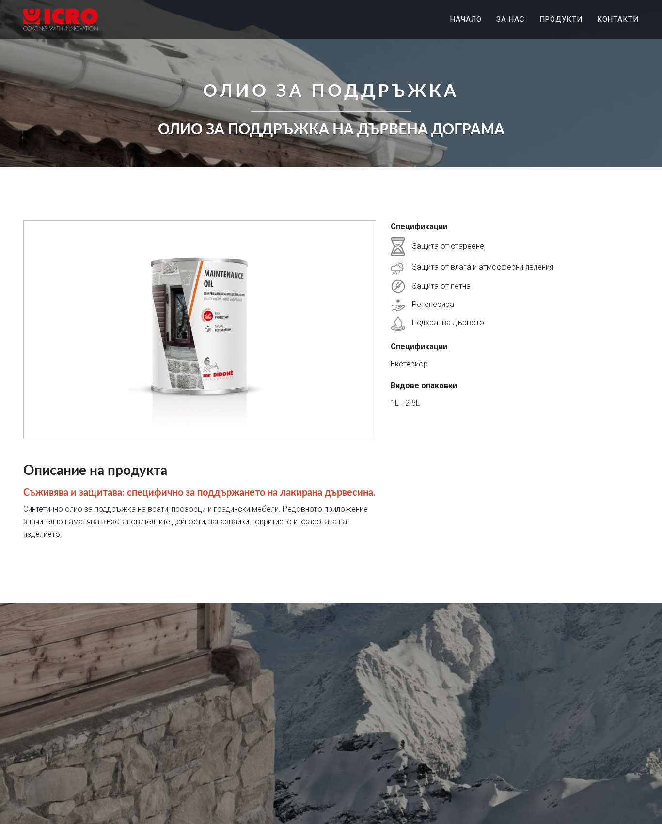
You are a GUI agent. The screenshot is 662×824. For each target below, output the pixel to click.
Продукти (561, 19)
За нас (510, 19)
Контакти (618, 19)
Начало (466, 19)
